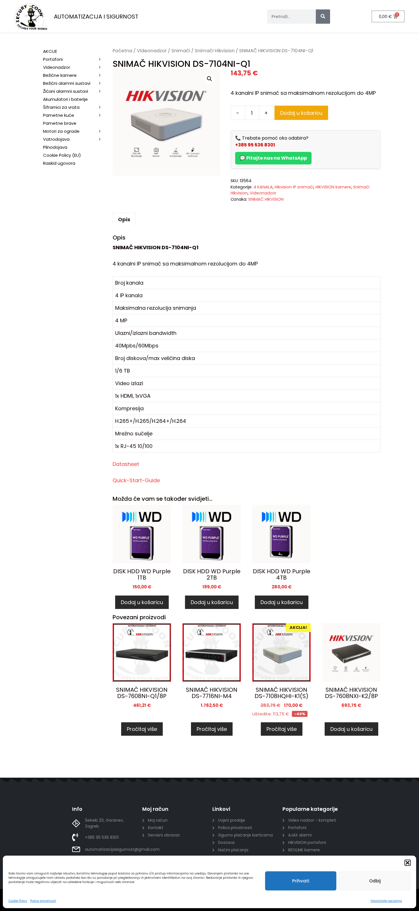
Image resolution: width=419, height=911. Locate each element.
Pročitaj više (142, 729)
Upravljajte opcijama (386, 901)
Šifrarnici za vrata (61, 107)
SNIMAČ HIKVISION (266, 199)
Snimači (180, 50)
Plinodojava (55, 147)
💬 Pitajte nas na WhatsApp (273, 158)
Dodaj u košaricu (301, 112)
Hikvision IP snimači (294, 187)
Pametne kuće (58, 115)
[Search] (323, 16)
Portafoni (53, 59)
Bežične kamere (60, 75)
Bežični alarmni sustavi (66, 83)
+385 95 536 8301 (255, 145)
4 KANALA (263, 187)
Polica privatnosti (43, 901)
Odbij (375, 881)
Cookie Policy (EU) (62, 155)
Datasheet (126, 464)
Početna (122, 50)
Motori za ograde (61, 131)
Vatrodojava (56, 139)
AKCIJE (50, 51)
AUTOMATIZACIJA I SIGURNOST (96, 17)
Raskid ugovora (59, 163)
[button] (407, 863)
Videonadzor (152, 50)
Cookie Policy (18, 901)
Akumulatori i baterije (65, 99)
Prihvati (300, 881)
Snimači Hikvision (215, 50)
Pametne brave (59, 123)
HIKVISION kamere (333, 187)
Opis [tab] (124, 219)
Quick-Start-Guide (136, 480)
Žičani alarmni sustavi (65, 91)
